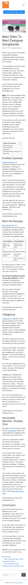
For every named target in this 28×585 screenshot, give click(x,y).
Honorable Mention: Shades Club (12, 151)
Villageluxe (6, 149)
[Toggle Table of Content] (19, 143)
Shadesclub (12, 430)
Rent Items (7, 556)
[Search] (24, 575)
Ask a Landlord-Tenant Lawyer (14, 12)
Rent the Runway (7, 147)
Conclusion (6, 153)
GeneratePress (19, 582)
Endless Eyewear (7, 145)
